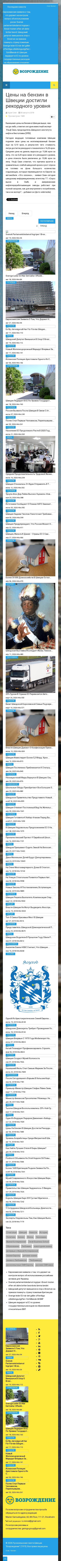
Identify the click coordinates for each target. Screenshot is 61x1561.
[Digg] (39, 1359)
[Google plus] (39, 1339)
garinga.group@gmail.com (34, 1528)
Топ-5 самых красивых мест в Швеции (24, 917)
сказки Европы (13, 1256)
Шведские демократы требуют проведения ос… (29, 1028)
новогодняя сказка (43, 1246)
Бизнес (10, 1045)
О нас (48, 6)
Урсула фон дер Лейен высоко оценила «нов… (28, 494)
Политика (11, 282)
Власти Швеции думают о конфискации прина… (29, 748)
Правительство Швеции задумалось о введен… (29, 1188)
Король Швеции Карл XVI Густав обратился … (28, 1198)
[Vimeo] (39, 1366)
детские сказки (30, 1256)
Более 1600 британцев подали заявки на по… (28, 1168)
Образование (12, 241)
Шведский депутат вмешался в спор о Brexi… (28, 339)
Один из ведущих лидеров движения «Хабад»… (29, 1118)
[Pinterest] (39, 1349)
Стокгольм (11, 1232)
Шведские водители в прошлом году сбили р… (29, 937)
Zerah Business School (38, 1242)
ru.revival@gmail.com (31, 1521)
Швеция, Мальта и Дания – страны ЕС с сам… (28, 534)
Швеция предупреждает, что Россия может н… (29, 524)
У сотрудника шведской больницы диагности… (29, 1208)
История (10, 584)
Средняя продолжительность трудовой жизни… (29, 474)
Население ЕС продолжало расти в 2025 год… (28, 431)
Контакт (53, 6)
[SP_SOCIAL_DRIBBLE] (39, 1356)
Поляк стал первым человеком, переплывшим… (30, 421)
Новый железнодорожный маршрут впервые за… (30, 349)
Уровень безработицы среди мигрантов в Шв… (28, 1138)
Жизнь (9, 218)
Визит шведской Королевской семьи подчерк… (29, 704)
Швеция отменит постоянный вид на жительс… (29, 807)
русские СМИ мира (44, 1265)
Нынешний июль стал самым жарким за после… (30, 1068)
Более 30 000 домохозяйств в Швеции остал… (28, 577)
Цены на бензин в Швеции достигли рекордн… (28, 1128)
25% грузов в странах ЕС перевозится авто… (27, 694)
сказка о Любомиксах (16, 1260)
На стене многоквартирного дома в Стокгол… (28, 867)
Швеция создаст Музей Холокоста (23, 1058)
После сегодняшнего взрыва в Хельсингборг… (28, 1078)
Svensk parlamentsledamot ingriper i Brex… (26, 234)
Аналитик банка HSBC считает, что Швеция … (28, 947)
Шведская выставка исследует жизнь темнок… (29, 651)
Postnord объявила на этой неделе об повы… (28, 1158)
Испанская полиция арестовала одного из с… (28, 359)
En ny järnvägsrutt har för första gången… (26, 329)
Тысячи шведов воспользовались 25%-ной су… (29, 1108)
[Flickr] (39, 1353)
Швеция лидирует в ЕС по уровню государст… (28, 401)
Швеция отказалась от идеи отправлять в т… (28, 484)
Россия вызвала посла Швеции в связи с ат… (28, 411)
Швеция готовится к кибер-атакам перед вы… (28, 817)
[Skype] (39, 1363)
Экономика (12, 657)
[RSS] (39, 1329)
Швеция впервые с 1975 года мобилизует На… (28, 1038)
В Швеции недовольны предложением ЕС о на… (29, 827)
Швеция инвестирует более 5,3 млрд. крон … (28, 758)
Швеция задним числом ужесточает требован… (29, 514)
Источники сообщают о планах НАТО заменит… (29, 504)
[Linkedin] (39, 1346)
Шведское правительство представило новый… (29, 797)
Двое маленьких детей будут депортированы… (29, 857)
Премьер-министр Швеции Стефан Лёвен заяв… (29, 1088)
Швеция (10, 904)
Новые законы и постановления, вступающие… (29, 887)
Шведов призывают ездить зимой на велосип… (29, 847)
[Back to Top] (5, 1559)
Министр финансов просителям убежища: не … (29, 1098)
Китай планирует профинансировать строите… (28, 1048)
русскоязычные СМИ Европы (19, 1265)
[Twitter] (39, 1336)
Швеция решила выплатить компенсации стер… (29, 897)
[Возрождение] (30, 72)
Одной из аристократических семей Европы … (28, 1018)
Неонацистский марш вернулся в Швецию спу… (29, 777)
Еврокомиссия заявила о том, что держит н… (28, 319)
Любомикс (26, 1246)
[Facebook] (39, 1332)
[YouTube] (39, 1343)
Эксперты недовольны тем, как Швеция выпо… (29, 1218)
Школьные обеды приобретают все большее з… (29, 787)
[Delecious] (39, 1370)
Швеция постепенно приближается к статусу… (28, 768)
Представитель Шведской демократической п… (29, 927)
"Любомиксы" (35, 1260)
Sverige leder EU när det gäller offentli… (25, 276)
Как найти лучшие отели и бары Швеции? (26, 1148)
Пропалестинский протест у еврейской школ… (28, 837)
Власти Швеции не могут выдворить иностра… (29, 907)
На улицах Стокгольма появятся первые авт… (28, 877)
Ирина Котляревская (16, 1242)
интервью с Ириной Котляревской (22, 1251)
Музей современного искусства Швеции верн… (29, 1178)
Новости (10, 326)
